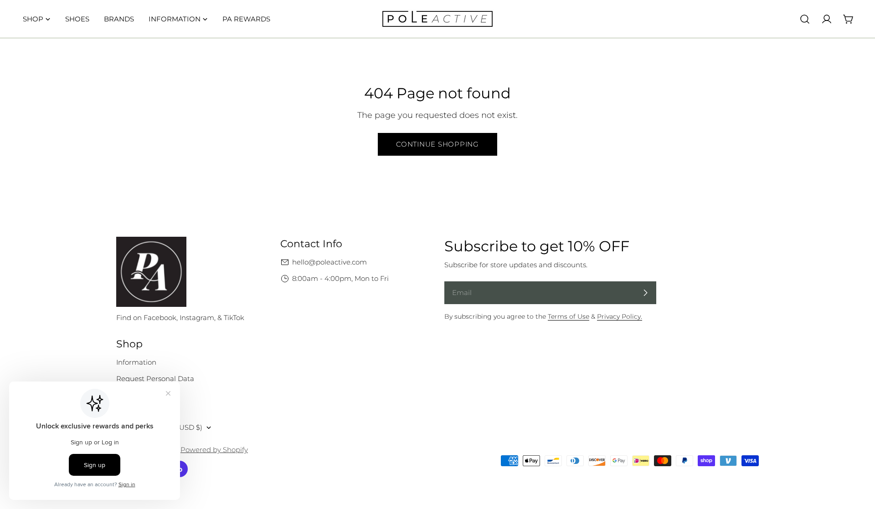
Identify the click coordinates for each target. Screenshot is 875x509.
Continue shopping (437, 144)
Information (136, 362)
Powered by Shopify (214, 449)
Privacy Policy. (619, 316)
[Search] (805, 19)
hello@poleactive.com (329, 262)
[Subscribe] (645, 293)
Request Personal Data (155, 378)
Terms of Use (568, 316)
